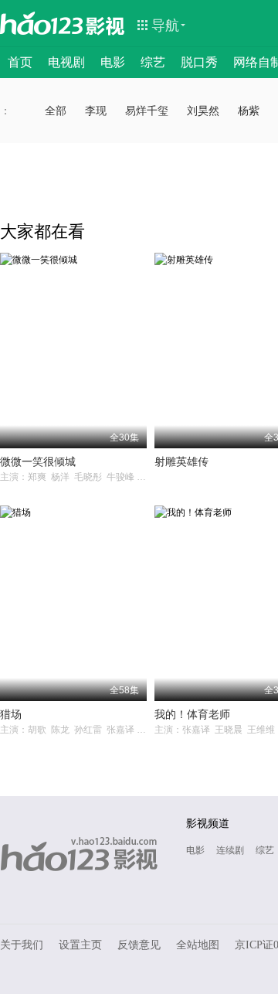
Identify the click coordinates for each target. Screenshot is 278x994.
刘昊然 (203, 110)
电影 (112, 62)
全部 (55, 110)
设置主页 (80, 945)
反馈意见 (139, 945)
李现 (96, 110)
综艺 (153, 62)
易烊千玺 (146, 110)
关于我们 (21, 945)
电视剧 (66, 62)
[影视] (106, 25)
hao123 (41, 23)
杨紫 (248, 110)
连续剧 (230, 850)
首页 (20, 62)
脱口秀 (199, 62)
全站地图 (197, 945)
